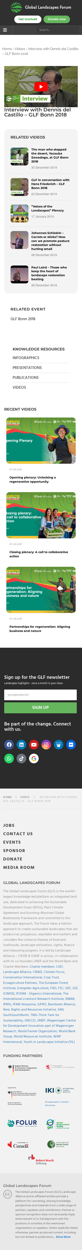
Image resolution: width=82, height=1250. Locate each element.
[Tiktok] (21, 758)
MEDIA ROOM (19, 867)
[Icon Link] (34, 758)
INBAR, (70, 999)
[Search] (76, 30)
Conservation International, (23, 977)
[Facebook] (9, 744)
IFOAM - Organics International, (39, 993)
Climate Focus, (54, 972)
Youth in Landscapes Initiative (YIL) (49, 1042)
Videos (20, 49)
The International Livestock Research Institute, (35, 996)
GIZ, (75, 988)
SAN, (61, 1009)
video (24, 797)
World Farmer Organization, (38, 1031)
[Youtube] (34, 744)
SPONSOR (14, 850)
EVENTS (12, 842)
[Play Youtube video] (41, 86)
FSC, (61, 988)
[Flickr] (71, 744)
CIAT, (60, 967)
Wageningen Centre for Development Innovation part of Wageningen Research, (39, 1026)
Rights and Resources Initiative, (34, 1009)
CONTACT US (18, 834)
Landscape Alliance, (18, 972)
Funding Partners (22, 1056)
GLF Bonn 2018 (23, 319)
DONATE (12, 859)
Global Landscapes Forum (48, 7)
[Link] (16, 7)
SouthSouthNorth (16, 1015)
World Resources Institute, (33, 1036)
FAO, (54, 988)
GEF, (69, 988)
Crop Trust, (52, 977)
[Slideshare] (58, 744)
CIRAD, (38, 972)
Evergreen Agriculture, (33, 988)
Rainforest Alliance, (62, 1004)
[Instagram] (46, 744)
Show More (63, 1237)
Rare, (7, 1009)
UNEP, (42, 1020)
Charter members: (42, 967)
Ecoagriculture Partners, (21, 983)
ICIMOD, (9, 993)
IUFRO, (42, 1004)
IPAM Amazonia (24, 1004)
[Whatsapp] (9, 758)
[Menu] (5, 30)
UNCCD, (31, 1020)
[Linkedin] (21, 744)
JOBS (9, 825)
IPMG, (8, 1004)
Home (7, 49)
